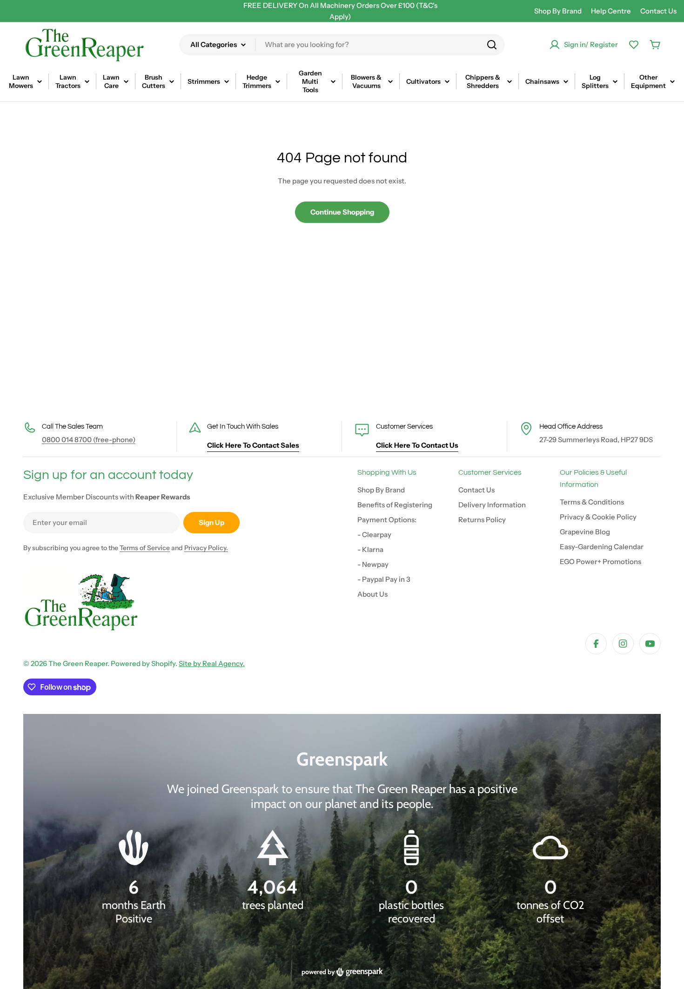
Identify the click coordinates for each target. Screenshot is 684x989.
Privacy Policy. (206, 548)
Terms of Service (145, 548)
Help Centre (611, 11)
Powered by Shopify (143, 663)
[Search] (491, 44)
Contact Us (658, 11)
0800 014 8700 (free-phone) (88, 439)
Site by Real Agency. (212, 663)
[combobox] (342, 44)
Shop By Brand (558, 11)
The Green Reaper (77, 663)
